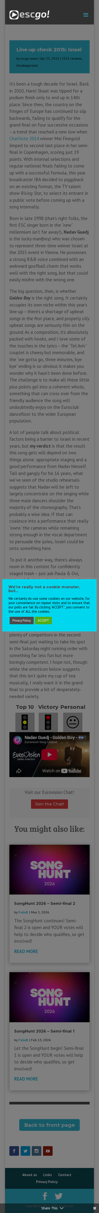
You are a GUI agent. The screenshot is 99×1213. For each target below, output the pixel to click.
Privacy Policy (21, 620)
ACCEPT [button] (43, 620)
